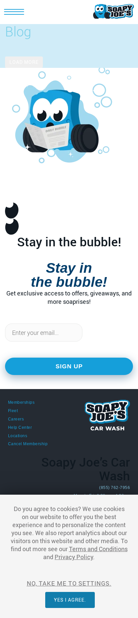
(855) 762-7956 (114, 487)
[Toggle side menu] (14, 13)
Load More (24, 62)
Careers (16, 419)
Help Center (20, 427)
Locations (17, 436)
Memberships (21, 402)
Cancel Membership (28, 444)
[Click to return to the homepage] (113, 11)
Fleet (13, 410)
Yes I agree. (70, 600)
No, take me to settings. (69, 583)
